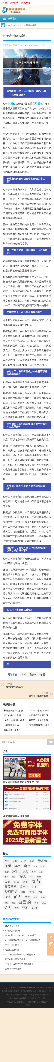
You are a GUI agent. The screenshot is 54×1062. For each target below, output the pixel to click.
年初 (6, 876)
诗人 (7, 907)
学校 (42, 866)
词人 (44, 902)
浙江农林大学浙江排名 (15, 959)
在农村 (25, 91)
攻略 (7, 882)
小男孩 (27, 1004)
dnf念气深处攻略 (12, 930)
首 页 (4, 2)
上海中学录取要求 (13, 968)
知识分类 (25, 2)
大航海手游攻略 (11, 725)
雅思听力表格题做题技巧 (40, 720)
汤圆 (23, 892)
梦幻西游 (11, 891)
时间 (25, 882)
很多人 (22, 876)
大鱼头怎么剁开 (12, 949)
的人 (17, 896)
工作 (34, 871)
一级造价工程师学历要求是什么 (41, 715)
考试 (13, 903)
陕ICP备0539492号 (44, 991)
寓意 (25, 871)
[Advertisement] (27, 1035)
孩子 (6, 871)
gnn (10, 45)
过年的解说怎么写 (14, 686)
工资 (41, 872)
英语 (36, 902)
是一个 (24, 886)
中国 (15, 861)
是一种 (34, 887)
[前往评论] (50, 944)
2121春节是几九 (12, 925)
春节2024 (12, 25)
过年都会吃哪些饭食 (38, 695)
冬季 (17, 866)
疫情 (7, 897)
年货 (37, 103)
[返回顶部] (50, 951)
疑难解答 (32, 991)
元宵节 (42, 860)
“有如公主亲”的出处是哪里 (16, 720)
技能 (39, 876)
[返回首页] (50, 936)
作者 (32, 861)
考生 (6, 903)
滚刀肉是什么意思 (12, 715)
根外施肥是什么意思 (13, 710)
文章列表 (14, 2)
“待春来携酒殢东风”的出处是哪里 (20, 954)
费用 (17, 908)
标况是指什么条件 (12, 730)
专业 (7, 861)
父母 (40, 892)
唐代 (27, 865)
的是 (27, 897)
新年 (16, 882)
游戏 (31, 892)
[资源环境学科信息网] (27, 10)
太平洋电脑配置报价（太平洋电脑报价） (23, 940)
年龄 (13, 876)
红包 (43, 897)
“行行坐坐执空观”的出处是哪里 (41, 710)
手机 (31, 876)
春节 (36, 881)
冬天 (8, 865)
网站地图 (24, 991)
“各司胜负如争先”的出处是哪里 (19, 963)
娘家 (35, 866)
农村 (10, 103)
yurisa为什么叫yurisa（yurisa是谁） (22, 935)
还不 (25, 907)
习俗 (23, 861)
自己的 (24, 902)
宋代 (16, 870)
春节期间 (10, 886)
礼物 (36, 897)
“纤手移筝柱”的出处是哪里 (41, 725)
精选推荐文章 (13, 991)
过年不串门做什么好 (14, 944)
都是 (34, 908)
